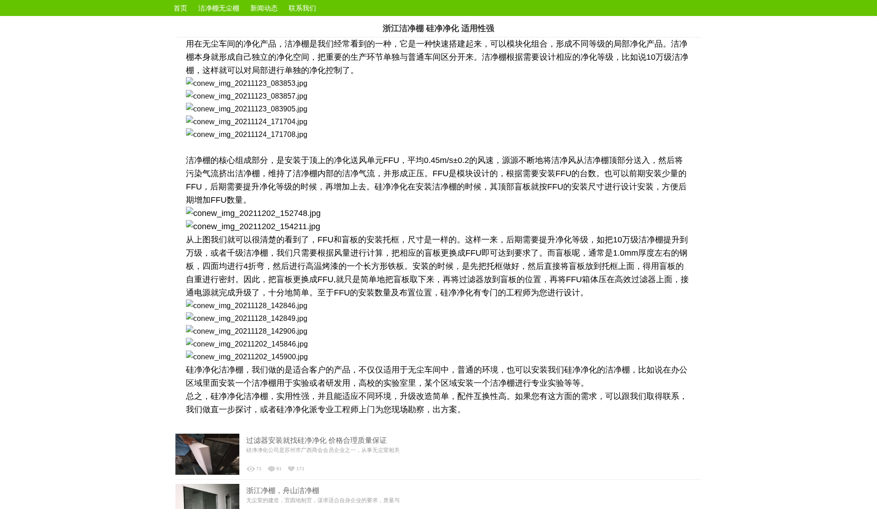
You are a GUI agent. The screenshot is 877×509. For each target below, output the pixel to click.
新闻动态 (264, 8)
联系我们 (302, 8)
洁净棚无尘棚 (218, 8)
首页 (180, 8)
